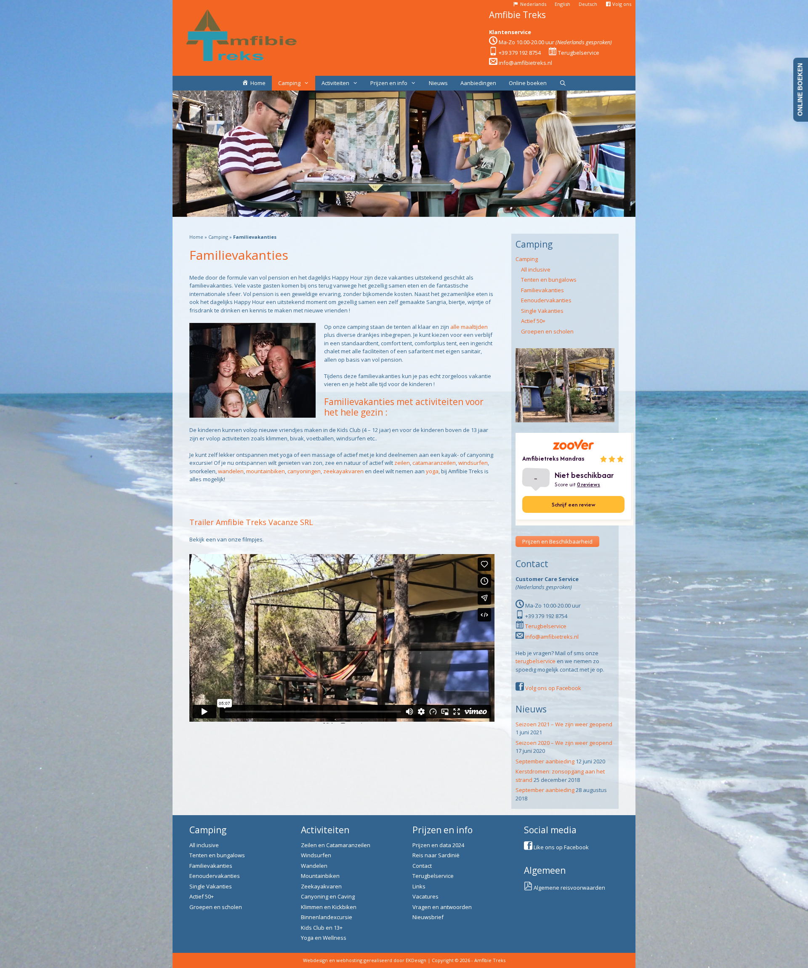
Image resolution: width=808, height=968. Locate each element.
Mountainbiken (320, 876)
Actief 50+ (533, 321)
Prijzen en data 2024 (438, 845)
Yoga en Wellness (323, 937)
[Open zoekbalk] (563, 83)
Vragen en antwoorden (442, 907)
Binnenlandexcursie (326, 917)
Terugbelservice (578, 52)
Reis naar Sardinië (436, 855)
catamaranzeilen (434, 463)
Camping (289, 83)
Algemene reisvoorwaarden (569, 887)
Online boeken (528, 83)
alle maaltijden (469, 327)
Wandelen (314, 865)
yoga (432, 471)
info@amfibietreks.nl (525, 63)
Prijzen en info (388, 83)
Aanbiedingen (478, 83)
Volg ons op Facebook (553, 688)
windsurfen (473, 463)
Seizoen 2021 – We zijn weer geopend (564, 724)
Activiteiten (335, 83)
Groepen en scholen (547, 331)
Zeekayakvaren (321, 886)
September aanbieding (545, 761)
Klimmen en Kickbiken (328, 907)
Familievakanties (542, 290)
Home (196, 237)
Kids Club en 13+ (322, 927)
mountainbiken (265, 471)
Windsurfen (316, 855)
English (562, 4)
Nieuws (438, 83)
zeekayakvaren (343, 471)
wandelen (231, 471)
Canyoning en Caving (328, 896)
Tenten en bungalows (549, 279)
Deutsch (588, 4)
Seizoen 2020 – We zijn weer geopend (564, 743)
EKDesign (416, 960)
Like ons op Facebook (561, 847)
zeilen (402, 463)
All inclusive (535, 269)
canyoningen (304, 471)
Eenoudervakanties (546, 300)
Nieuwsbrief (428, 917)
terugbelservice (536, 661)
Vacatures (425, 896)
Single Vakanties (542, 311)
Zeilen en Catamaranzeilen (335, 845)
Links (418, 886)
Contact (422, 865)
